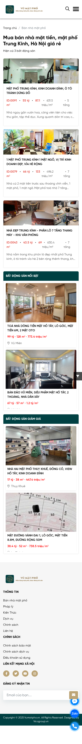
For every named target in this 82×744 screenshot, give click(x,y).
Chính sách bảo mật (17, 645)
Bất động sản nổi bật (22, 276)
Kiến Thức (9, 612)
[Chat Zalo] (74, 713)
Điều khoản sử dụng (16, 657)
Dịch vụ (8, 618)
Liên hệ (8, 631)
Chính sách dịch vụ (16, 651)
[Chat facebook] (74, 701)
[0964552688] (74, 726)
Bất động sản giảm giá (23, 419)
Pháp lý (8, 606)
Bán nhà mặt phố (15, 600)
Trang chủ (10, 28)
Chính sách (10, 625)
